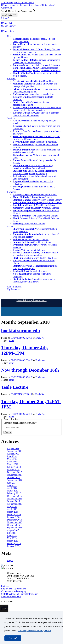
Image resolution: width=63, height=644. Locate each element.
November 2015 (14, 522)
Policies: (5, 586)
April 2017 (12, 488)
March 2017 (12, 490)
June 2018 (12, 456)
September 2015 (14, 527)
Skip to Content (26, 2)
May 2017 (12, 485)
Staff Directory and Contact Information (19, 594)
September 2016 (14, 504)
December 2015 (14, 519)
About (10, 226)
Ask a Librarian (14, 286)
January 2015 (13, 546)
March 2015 (12, 541)
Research (11, 78)
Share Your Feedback (11, 596)
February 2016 (14, 514)
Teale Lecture (14, 387)
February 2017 (14, 493)
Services (11, 118)
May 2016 (12, 506)
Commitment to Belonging (13, 591)
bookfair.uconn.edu (20, 330)
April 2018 (12, 461)
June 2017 (12, 482)
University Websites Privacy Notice (34, 630)
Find (9, 36)
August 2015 (13, 530)
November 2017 (14, 475)
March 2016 (12, 512)
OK (11, 638)
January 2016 (13, 517)
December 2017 (14, 472)
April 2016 (12, 509)
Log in (10, 560)
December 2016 (14, 496)
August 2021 (13, 448)
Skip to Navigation (10, 2)
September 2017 (14, 480)
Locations (11, 192)
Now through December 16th (30, 370)
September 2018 (14, 451)
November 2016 (14, 498)
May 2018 (12, 459)
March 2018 (12, 464)
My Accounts (13, 289)
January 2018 (13, 469)
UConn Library (8, 26)
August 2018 (13, 453)
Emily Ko (40, 338)
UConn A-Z (6, 23)
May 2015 (12, 538)
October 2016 (13, 501)
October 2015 (13, 525)
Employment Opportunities (13, 588)
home (11, 340)
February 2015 (14, 543)
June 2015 (12, 535)
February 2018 (14, 467)
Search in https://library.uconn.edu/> (20, 423)
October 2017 (13, 477)
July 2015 (11, 533)
